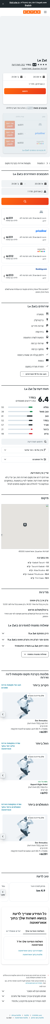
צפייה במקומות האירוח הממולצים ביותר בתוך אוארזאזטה (11, 807)
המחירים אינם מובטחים (34, 983)
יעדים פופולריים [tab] (13, 931)
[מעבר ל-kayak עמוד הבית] (32, 12)
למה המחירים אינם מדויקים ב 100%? (29, 1001)
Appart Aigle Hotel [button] (39, 784)
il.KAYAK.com (37, 1015)
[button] (3, 4)
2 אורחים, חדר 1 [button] (37, 84)
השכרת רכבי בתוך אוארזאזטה (30, 950)
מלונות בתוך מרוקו (37, 1018)
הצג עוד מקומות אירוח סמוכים (11, 686)
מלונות (26, 1015)
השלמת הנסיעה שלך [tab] (34, 931)
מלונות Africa (16, 1015)
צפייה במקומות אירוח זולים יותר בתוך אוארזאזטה (10, 746)
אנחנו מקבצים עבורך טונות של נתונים (28, 996)
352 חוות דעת (18, 64)
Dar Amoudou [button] (41, 720)
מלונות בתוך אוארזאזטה (32, 954)
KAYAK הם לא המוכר (36, 991)
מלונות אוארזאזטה (21, 1018)
